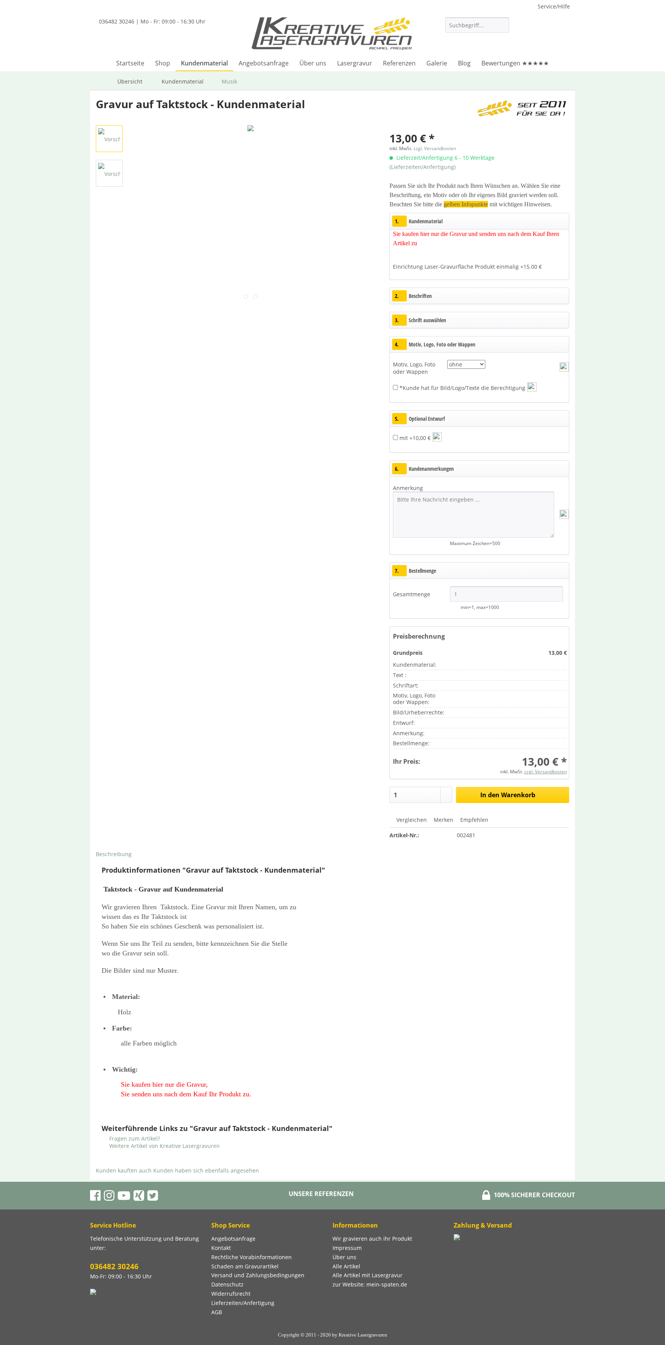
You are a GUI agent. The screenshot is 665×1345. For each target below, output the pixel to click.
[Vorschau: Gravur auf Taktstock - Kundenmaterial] (109, 138)
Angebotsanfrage (233, 1238)
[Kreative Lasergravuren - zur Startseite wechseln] (332, 34)
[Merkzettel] (518, 37)
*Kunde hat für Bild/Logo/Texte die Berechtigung (462, 387)
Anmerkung (408, 488)
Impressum (347, 1247)
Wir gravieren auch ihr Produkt (372, 1238)
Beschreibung (114, 854)
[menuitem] (477, 28)
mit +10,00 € (415, 438)
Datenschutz (227, 1284)
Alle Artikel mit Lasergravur (367, 1275)
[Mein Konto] (537, 37)
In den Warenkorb (507, 795)
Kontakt (221, 1247)
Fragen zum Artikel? (134, 1138)
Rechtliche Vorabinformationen (251, 1257)
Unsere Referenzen (321, 1193)
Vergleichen (411, 819)
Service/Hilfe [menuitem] (553, 6)
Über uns (344, 1257)
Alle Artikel (346, 1266)
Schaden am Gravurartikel (245, 1266)
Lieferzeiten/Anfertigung (242, 1303)
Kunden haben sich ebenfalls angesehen (206, 1170)
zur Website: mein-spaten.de (369, 1284)
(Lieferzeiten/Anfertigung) (422, 167)
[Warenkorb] (561, 37)
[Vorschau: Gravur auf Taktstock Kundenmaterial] (109, 173)
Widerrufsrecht (231, 1293)
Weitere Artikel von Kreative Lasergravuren (164, 1145)
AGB (216, 1312)
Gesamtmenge (412, 594)
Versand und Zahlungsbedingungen (257, 1275)
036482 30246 (114, 1266)
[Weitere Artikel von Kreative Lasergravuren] (522, 111)
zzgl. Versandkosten (434, 148)
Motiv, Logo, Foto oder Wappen (414, 368)
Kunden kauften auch (124, 1170)
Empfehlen (473, 819)
